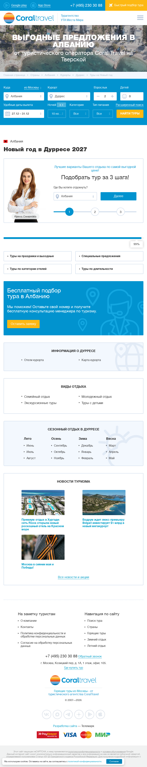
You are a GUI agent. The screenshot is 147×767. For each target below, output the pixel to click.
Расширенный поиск (129, 105)
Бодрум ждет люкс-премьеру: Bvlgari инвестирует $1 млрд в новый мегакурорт (103, 523)
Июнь (30, 445)
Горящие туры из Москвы (71, 691)
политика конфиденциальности (84, 751)
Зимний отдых (96, 639)
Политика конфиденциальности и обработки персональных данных (43, 635)
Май (112, 458)
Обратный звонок (90, 656)
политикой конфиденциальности (84, 761)
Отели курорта (34, 360)
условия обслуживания (114, 751)
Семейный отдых (37, 396)
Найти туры (130, 113)
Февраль (87, 458)
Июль (30, 452)
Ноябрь (59, 458)
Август (31, 458)
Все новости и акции (73, 577)
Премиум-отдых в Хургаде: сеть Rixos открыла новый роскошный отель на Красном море (43, 524)
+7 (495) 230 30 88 (86, 5)
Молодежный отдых (97, 396)
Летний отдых (96, 646)
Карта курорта (91, 360)
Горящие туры (96, 633)
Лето (28, 438)
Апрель (113, 452)
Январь (86, 452)
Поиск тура (94, 620)
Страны (92, 627)
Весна (111, 438)
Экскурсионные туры (40, 403)
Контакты (27, 627)
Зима (83, 438)
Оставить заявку (23, 324)
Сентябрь (60, 445)
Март (112, 445)
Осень (56, 438)
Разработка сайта (65, 726)
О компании (29, 620)
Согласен (114, 761)
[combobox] (28, 88)
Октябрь (59, 452)
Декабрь (87, 445)
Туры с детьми (92, 403)
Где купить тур (73, 667)
